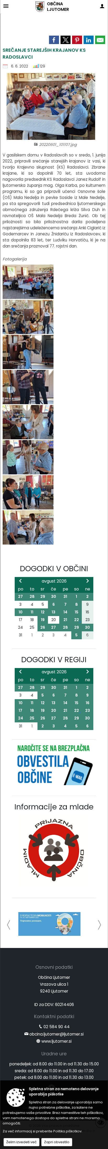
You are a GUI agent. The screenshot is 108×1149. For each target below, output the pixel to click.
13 (53, 612)
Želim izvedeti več (21, 1142)
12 (43, 612)
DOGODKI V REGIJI (54, 659)
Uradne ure (54, 1054)
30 (53, 596)
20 (53, 710)
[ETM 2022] (49, 924)
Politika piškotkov (67, 1131)
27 (20, 596)
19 (43, 619)
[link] (54, 40)
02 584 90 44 (57, 1026)
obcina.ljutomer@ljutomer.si (56, 1034)
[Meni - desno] (102, 6)
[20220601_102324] (28, 352)
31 (65, 596)
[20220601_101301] (28, 282)
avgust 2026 (54, 581)
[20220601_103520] (28, 422)
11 (32, 612)
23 (87, 710)
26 (42, 627)
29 (42, 596)
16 (87, 702)
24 (20, 718)
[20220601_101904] (28, 317)
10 (21, 612)
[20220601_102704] (28, 387)
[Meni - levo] (6, 6)
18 (32, 710)
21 (65, 619)
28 (32, 596)
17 (20, 710)
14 (65, 612)
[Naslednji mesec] (87, 581)
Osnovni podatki (54, 967)
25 (32, 718)
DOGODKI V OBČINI (54, 568)
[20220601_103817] (28, 527)
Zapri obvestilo (56, 1142)
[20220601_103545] (28, 457)
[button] (9, 925)
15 (76, 612)
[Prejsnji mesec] (20, 581)
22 (76, 619)
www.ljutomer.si (56, 1041)
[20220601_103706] (28, 492)
